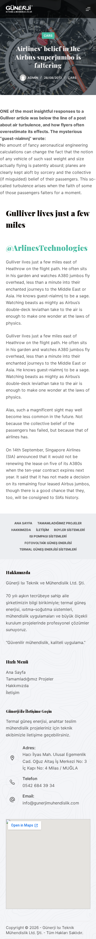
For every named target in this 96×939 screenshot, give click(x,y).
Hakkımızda (21, 530)
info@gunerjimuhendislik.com (51, 802)
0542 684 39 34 (39, 785)
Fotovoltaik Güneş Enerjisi (48, 543)
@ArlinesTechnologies (47, 248)
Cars (48, 35)
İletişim (42, 530)
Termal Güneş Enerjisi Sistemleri (48, 549)
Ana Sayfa (23, 523)
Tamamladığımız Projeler (59, 523)
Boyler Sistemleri (69, 530)
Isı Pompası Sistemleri (48, 536)
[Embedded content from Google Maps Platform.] (48, 864)
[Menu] (88, 9)
